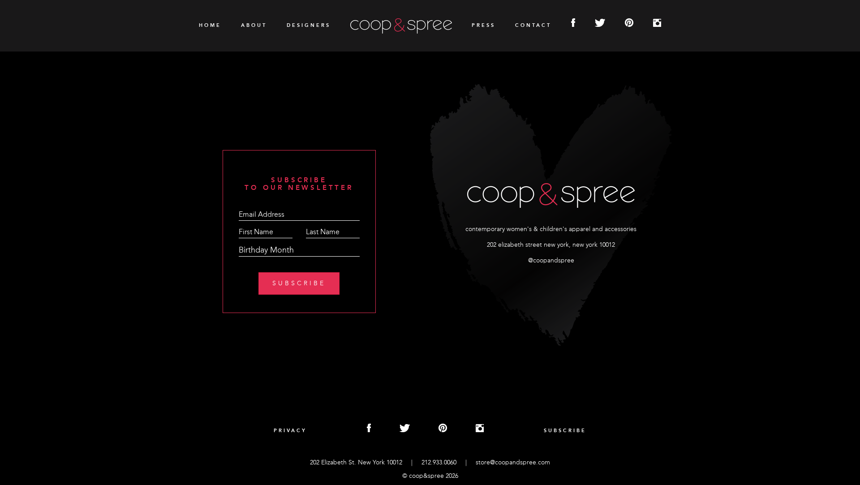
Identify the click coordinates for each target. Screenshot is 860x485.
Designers (309, 25)
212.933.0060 (438, 462)
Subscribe (565, 431)
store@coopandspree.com (513, 462)
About (254, 25)
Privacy (290, 431)
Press (483, 25)
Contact (533, 25)
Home (210, 25)
